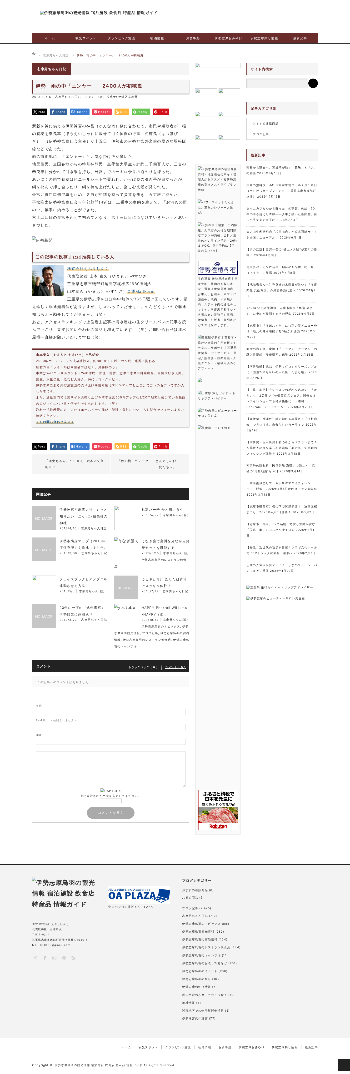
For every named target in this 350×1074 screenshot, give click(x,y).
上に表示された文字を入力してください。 (110, 796)
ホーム (50, 38)
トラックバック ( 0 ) (143, 667)
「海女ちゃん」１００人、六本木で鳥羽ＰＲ (74, 464)
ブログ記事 (150, 633)
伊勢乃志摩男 (128, 97)
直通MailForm (141, 291)
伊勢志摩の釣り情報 (196, 987)
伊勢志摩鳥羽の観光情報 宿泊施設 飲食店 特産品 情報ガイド (99, 1065)
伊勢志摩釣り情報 (264, 38)
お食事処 (193, 38)
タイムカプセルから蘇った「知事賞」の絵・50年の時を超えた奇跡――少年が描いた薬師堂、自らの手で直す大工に (281, 214)
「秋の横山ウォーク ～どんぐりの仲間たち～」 (147, 464)
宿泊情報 (157, 38)
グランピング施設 (121, 38)
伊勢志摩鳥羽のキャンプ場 (201, 955)
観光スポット (85, 38)
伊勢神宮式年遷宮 (195, 1018)
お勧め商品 (190, 897)
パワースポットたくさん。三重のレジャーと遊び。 (216, 207)
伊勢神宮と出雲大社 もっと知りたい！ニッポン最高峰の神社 (84, 516)
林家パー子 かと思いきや (163, 509)
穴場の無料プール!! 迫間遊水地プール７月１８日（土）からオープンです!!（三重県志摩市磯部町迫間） (281, 190)
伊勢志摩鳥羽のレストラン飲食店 (147, 639)
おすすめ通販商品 (266, 123)
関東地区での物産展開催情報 (203, 1010)
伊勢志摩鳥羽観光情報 (198, 931)
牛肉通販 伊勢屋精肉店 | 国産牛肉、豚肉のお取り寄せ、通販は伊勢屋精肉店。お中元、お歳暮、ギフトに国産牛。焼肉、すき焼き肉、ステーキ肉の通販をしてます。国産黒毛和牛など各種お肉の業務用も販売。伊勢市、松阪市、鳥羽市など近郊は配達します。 (218, 302)
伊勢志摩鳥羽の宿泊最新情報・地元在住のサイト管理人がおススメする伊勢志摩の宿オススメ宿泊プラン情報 (217, 179)
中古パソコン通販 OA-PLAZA (130, 907)
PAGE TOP (344, 1065)
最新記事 (300, 38)
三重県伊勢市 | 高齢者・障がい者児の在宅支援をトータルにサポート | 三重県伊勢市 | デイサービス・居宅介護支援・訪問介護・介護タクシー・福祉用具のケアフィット (217, 353)
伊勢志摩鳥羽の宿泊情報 (200, 939)
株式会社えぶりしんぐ (88, 268)
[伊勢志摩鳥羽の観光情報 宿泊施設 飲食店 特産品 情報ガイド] (99, 13)
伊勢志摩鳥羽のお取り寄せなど (204, 963)
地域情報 (188, 1002)
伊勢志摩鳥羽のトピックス (161, 626)
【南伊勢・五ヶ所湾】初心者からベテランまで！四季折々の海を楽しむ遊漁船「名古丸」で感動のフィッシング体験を (281, 447)
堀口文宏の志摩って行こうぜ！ (204, 995)
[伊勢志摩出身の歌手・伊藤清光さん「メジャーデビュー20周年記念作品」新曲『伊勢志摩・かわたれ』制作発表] (217, 74)
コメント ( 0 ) (175, 667)
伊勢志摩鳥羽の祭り (196, 979)
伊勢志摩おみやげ (228, 38)
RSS (73, 958)
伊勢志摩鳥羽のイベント (200, 971)
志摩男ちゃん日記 (68, 97)
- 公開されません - (56, 720)
